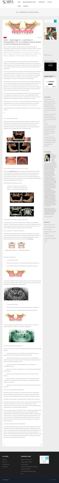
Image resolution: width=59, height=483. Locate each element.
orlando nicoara (5, 464)
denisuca (4, 459)
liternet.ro (4, 462)
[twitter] (53, 480)
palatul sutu (5, 466)
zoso (45, 242)
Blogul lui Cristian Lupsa (49, 224)
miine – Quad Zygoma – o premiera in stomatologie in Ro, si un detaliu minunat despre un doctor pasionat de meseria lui (22, 42)
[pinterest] (55, 480)
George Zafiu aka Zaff (49, 235)
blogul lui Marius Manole (49, 227)
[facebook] (51, 480)
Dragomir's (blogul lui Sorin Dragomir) (29, 466)
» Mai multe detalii (48, 216)
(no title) (46, 123)
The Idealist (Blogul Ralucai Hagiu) (28, 471)
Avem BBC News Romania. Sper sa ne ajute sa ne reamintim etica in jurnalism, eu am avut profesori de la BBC (50, 118)
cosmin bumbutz (48, 229)
